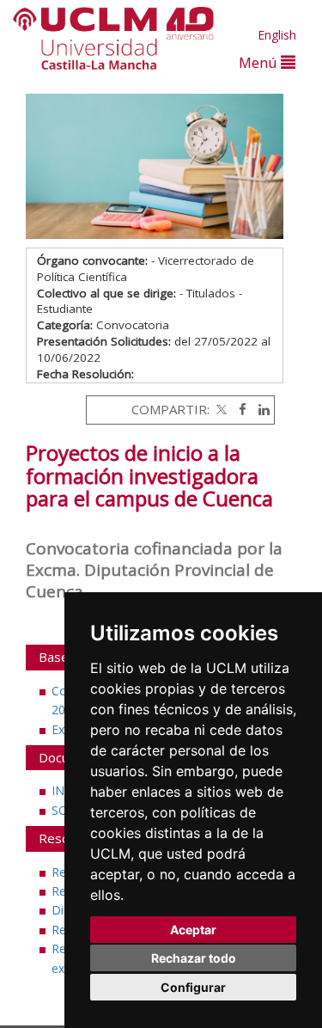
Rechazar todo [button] (193, 958)
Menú (260, 62)
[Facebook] (238, 409)
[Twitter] (220, 409)
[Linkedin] (260, 409)
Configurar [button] (193, 987)
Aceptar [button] (193, 929)
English (277, 35)
